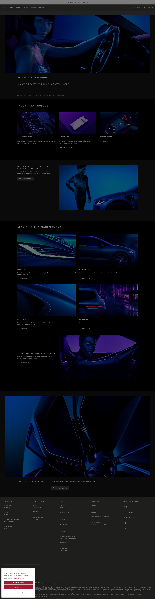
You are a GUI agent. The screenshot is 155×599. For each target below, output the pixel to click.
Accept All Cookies (18, 582)
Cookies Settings (18, 592)
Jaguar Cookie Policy (18, 578)
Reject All (18, 587)
